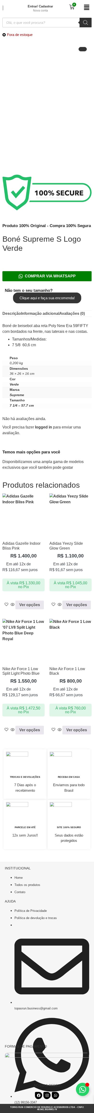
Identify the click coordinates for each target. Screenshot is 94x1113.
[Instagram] (47, 1095)
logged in (43, 427)
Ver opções (29, 605)
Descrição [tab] (11, 313)
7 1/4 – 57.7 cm (22, 405)
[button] (86, 7)
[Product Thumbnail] (83, 49)
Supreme (17, 395)
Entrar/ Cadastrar (40, 6)
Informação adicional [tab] (40, 313)
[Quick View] (12, 605)
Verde (14, 384)
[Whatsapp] (55, 1095)
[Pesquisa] (86, 22)
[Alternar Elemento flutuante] (82, 1089)
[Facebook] (38, 1095)
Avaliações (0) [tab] (72, 313)
